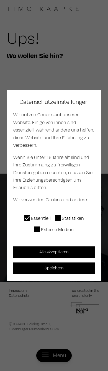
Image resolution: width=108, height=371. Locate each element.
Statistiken (73, 218)
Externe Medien (57, 229)
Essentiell (41, 218)
